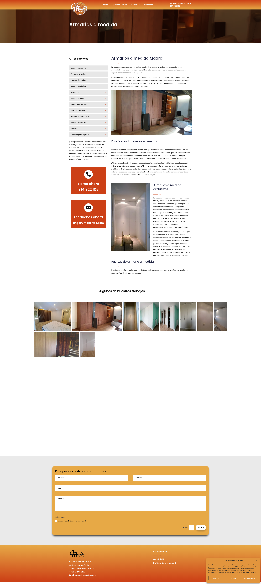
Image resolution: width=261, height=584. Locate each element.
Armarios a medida (78, 74)
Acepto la (72, 521)
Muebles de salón (78, 110)
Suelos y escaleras (78, 122)
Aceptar (216, 578)
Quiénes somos (120, 4)
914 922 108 (175, 6)
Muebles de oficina (78, 86)
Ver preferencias (250, 578)
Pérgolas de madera (79, 104)
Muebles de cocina (78, 68)
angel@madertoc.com (180, 3)
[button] (257, 561)
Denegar (233, 578)
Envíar (201, 527)
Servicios (135, 4)
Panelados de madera (80, 116)
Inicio (105, 4)
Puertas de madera (78, 80)
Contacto (148, 4)
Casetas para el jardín (80, 135)
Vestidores (75, 92)
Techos (74, 129)
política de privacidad (76, 521)
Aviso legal (159, 558)
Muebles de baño (77, 98)
